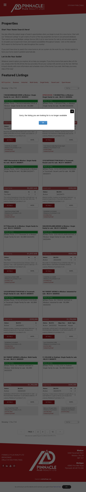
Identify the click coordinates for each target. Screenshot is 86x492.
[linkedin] (7, 466)
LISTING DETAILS (10, 140)
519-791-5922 (65, 412)
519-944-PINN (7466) (76, 5)
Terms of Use (57, 487)
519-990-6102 (9, 149)
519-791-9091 (47, 346)
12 (53, 432)
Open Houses (66, 82)
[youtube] (11, 466)
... (47, 432)
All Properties (6, 82)
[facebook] (3, 466)
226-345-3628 (47, 412)
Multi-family (34, 82)
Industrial (24, 82)
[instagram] (14, 466)
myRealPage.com (46, 479)
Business (16, 82)
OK (66, 487)
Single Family (44, 82)
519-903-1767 (9, 215)
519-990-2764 (47, 215)
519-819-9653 (47, 149)
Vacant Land (55, 82)
